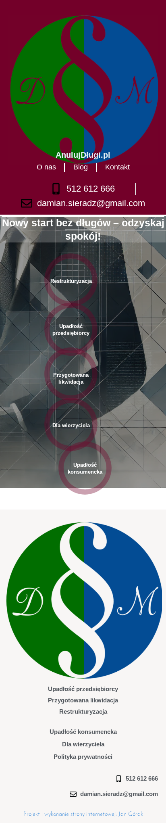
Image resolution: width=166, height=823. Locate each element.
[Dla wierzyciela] (71, 424)
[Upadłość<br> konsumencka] (85, 468)
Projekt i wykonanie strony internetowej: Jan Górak (83, 814)
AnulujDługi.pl (83, 154)
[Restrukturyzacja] (71, 280)
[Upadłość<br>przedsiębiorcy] (71, 329)
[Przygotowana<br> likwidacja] (71, 374)
